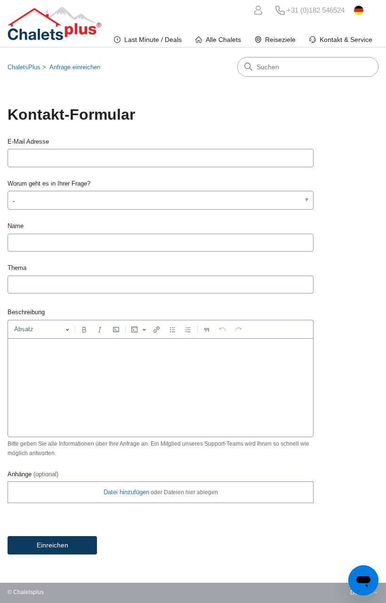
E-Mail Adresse (28, 141)
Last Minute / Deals (153, 39)
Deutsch (366, 10)
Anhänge (33, 474)
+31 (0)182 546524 (316, 10)
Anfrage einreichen (74, 67)
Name (16, 225)
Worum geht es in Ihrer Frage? (49, 183)
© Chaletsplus (26, 592)
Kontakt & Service (346, 39)
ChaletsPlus (24, 67)
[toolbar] (160, 329)
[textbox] (161, 387)
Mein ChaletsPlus (259, 10)
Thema (17, 267)
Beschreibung (26, 312)
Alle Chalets (223, 39)
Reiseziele (280, 39)
